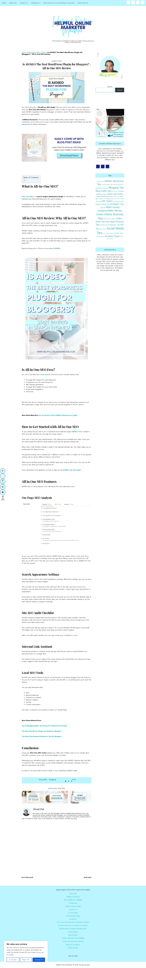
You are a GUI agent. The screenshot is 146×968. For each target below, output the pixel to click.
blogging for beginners (102, 188)
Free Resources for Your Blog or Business (73, 925)
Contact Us (73, 909)
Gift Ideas (115, 201)
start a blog (106, 233)
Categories (73, 903)
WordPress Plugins (112, 236)
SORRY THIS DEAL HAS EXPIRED (73, 938)
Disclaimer (73, 919)
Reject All (25, 960)
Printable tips (103, 225)
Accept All (39, 960)
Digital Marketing (103, 196)
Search (109, 87)
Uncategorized (100, 236)
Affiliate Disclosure (73, 897)
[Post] (2, 476)
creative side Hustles (114, 194)
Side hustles (103, 229)
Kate (88, 965)
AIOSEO (57, 248)
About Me (73, 893)
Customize (13, 960)
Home (24, 52)
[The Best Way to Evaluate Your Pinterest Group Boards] (33, 797)
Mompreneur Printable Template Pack (73, 929)
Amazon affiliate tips (107, 184)
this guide (77, 470)
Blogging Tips (116, 187)
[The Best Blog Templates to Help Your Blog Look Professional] (80, 797)
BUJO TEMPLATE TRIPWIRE (73, 900)
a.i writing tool (100, 181)
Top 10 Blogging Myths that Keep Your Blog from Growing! (44, 726)
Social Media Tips (110, 230)
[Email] (2, 492)
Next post (87, 877)
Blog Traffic (41, 52)
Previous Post (27, 877)
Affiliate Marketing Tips (110, 182)
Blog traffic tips (104, 191)
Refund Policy (73, 935)
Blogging (31, 52)
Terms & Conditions (73, 945)
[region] (26, 952)
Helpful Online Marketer (64, 965)
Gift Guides (107, 201)
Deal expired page (73, 916)
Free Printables (120, 198)
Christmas (115, 191)
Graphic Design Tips (103, 204)
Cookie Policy (73, 913)
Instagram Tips (117, 203)
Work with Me (73, 948)
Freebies (101, 198)
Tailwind (112, 233)
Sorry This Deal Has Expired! (73, 941)
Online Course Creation (109, 219)
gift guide (98, 201)
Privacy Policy (73, 932)
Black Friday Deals (118, 184)
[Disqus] (56, 848)
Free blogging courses (110, 198)
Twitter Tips (119, 233)
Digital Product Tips (114, 196)
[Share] (2, 470)
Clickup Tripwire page (73, 906)
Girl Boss (121, 201)
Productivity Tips (114, 225)
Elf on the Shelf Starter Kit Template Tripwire (73, 922)
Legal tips (102, 207)
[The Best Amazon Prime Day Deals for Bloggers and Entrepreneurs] (56, 797)
